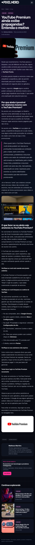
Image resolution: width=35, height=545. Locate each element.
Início (2, 9)
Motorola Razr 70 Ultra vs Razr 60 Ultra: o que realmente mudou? (22, 510)
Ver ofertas (7, 473)
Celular (7, 9)
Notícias (10, 13)
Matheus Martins (8, 32)
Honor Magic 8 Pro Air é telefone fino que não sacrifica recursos (22, 526)
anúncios (4, 439)
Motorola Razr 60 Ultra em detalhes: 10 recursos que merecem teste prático (23, 495)
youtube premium (13, 439)
